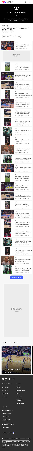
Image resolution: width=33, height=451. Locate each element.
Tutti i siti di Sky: (7, 384)
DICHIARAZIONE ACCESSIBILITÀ (6, 420)
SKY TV (18, 387)
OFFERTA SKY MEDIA (8, 424)
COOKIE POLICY (6, 413)
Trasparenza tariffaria (8, 441)
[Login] (26, 2)
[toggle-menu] (30, 2)
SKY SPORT (5, 387)
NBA (8, 25)
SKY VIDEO (5, 393)
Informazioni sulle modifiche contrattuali (19, 440)
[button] (6, 36)
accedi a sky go (7, 433)
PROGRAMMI (20, 403)
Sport (3, 25)
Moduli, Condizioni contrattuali (23, 438)
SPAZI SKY (19, 400)
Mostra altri (16, 277)
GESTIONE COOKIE (7, 410)
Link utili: (4, 406)
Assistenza (16, 441)
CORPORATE (5, 427)
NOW (17, 393)
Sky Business (20, 390)
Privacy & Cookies (6, 440)
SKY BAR (18, 397)
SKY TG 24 (5, 390)
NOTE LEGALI (5, 416)
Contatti (22, 441)
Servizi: (18, 384)
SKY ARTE (5, 397)
